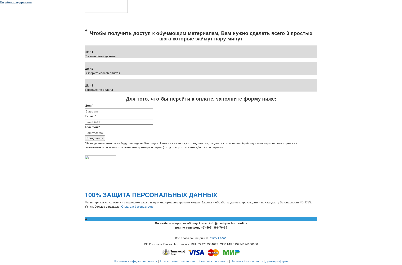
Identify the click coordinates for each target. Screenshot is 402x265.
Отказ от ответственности (177, 261)
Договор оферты (276, 261)
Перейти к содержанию (16, 2)
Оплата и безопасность (137, 206)
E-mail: (90, 116)
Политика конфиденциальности (135, 261)
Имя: (89, 105)
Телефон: (92, 127)
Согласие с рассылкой (212, 261)
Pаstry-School (218, 238)
